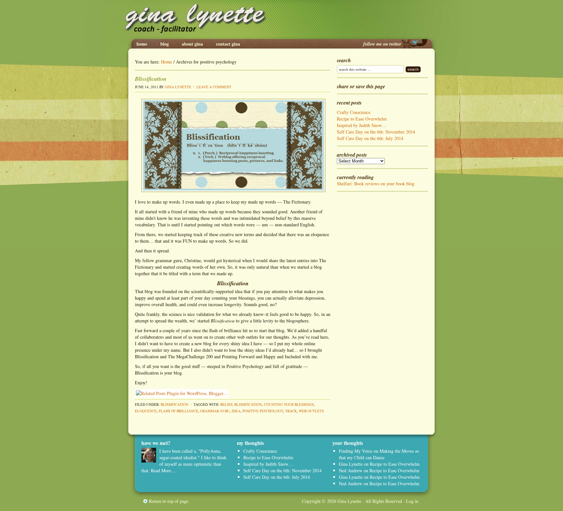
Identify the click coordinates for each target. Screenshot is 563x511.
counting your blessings (289, 404)
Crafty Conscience (353, 112)
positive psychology (262, 410)
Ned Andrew (350, 470)
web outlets (311, 410)
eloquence (146, 410)
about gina (192, 44)
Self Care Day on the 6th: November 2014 (376, 132)
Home (142, 44)
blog (164, 44)
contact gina (228, 44)
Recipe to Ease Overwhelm (362, 119)
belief (226, 404)
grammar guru (215, 410)
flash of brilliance (178, 410)
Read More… (163, 470)
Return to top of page (168, 501)
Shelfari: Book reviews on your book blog (375, 183)
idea (236, 410)
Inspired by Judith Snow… (361, 125)
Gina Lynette (281, 19)
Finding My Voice (355, 451)
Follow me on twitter (382, 44)
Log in (412, 501)
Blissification (150, 79)
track (291, 410)
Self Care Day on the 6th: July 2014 (370, 138)
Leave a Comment (213, 86)
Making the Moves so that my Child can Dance (379, 454)
